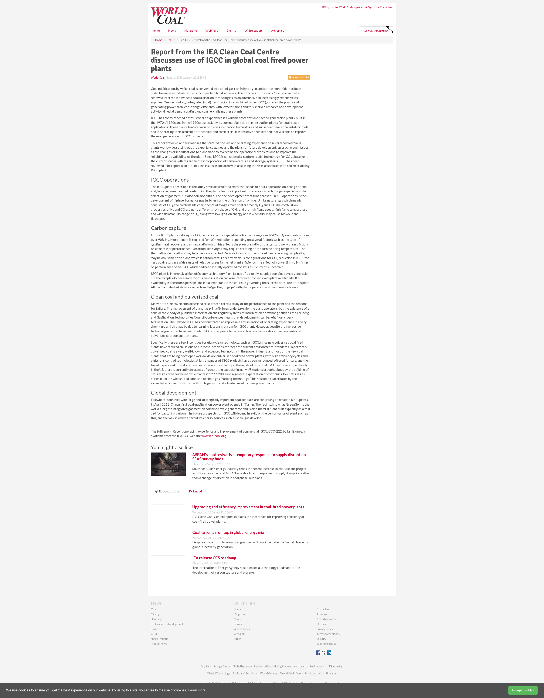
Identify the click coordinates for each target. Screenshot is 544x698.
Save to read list (300, 77)
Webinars (211, 30)
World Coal (157, 77)
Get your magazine (376, 30)
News (237, 619)
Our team (322, 624)
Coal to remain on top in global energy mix (228, 532)
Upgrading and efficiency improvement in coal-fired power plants (248, 507)
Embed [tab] (197, 491)
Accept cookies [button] (523, 690)
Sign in (371, 7)
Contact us (386, 7)
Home (156, 30)
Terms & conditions (328, 634)
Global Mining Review (278, 666)
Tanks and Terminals (245, 673)
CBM (154, 634)
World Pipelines (327, 673)
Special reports (159, 638)
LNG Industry (335, 666)
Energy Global (222, 666)
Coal (153, 609)
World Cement (269, 673)
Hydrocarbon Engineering (308, 666)
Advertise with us (327, 619)
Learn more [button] (196, 690)
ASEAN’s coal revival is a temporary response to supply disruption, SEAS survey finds (249, 456)
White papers (254, 30)
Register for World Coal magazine (344, 7)
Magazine (190, 30)
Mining (155, 614)
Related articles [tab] (169, 491)
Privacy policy (325, 629)
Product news (159, 643)
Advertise (277, 30)
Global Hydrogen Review (248, 666)
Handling (156, 619)
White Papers (242, 629)
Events (231, 30)
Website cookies (326, 643)
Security (321, 638)
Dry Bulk (206, 666)
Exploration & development (167, 624)
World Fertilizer (305, 673)
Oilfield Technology (218, 673)
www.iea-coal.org (213, 436)
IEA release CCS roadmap (214, 558)
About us (322, 614)
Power (155, 629)
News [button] (172, 30)
